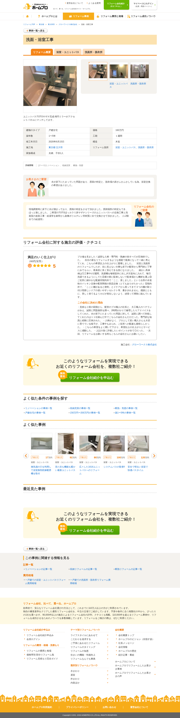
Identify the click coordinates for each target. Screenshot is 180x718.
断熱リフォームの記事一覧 (128, 569)
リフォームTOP (29, 24)
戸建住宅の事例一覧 (35, 412)
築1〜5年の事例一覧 (125, 412)
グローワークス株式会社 (68, 24)
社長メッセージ (126, 643)
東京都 (41, 24)
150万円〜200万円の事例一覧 (85, 412)
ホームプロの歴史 (127, 651)
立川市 (59, 147)
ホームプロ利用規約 (42, 707)
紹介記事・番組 (126, 655)
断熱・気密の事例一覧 (126, 408)
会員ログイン (33, 639)
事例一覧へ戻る (37, 30)
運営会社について (75, 3)
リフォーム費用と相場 (112, 16)
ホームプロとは (49, 16)
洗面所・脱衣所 (94, 52)
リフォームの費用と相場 (39, 651)
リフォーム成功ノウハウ (143, 16)
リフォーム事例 (81, 16)
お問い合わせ (109, 707)
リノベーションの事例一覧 (38, 408)
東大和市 (51, 24)
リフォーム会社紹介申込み (40, 635)
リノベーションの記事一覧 (38, 569)
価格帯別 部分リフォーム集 (40, 655)
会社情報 (122, 647)
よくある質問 (94, 3)
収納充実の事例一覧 (80, 408)
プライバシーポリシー (77, 707)
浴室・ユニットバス (67, 52)
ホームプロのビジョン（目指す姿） (136, 639)
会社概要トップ (126, 635)
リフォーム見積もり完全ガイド (42, 658)
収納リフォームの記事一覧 (83, 569)
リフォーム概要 (42, 52)
